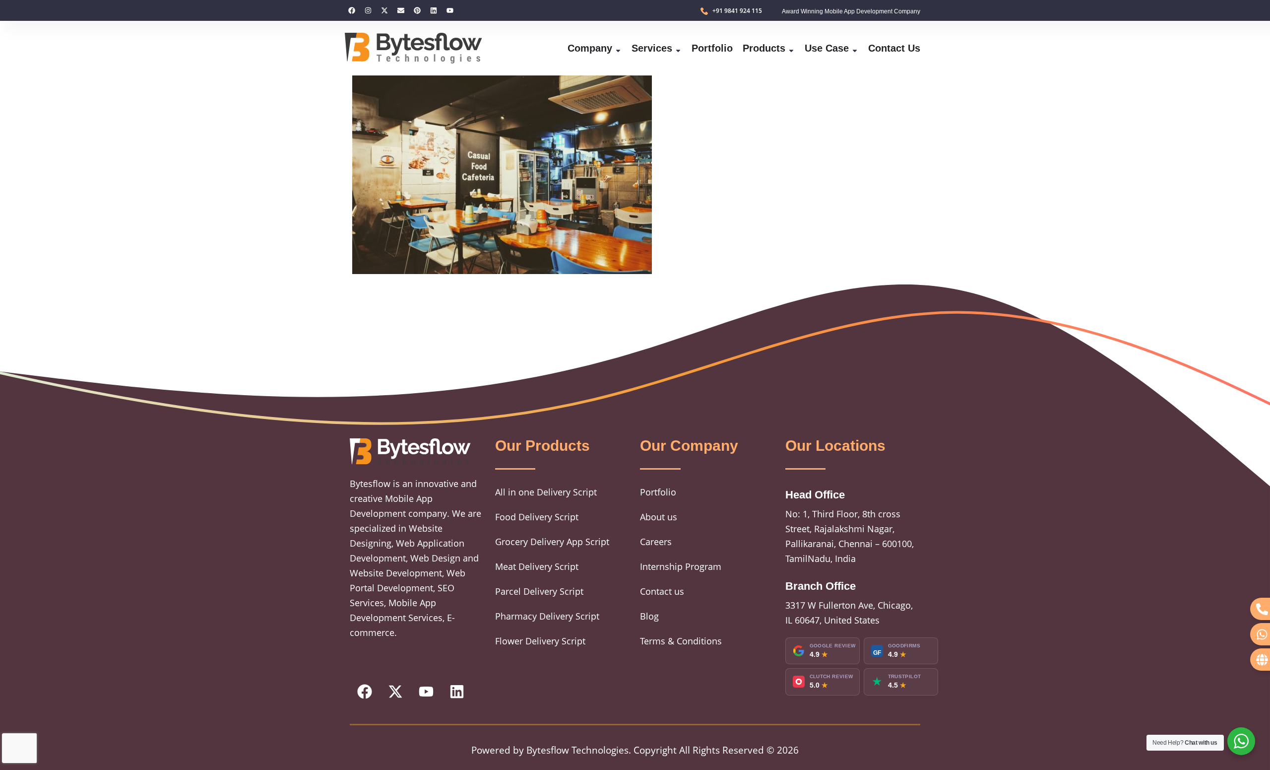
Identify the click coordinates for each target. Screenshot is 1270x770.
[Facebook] (352, 10)
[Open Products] (791, 48)
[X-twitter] (384, 10)
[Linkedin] (434, 10)
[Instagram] (368, 10)
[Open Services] (678, 48)
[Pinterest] (417, 10)
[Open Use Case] (854, 48)
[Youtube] (450, 10)
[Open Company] (618, 48)
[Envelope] (401, 10)
